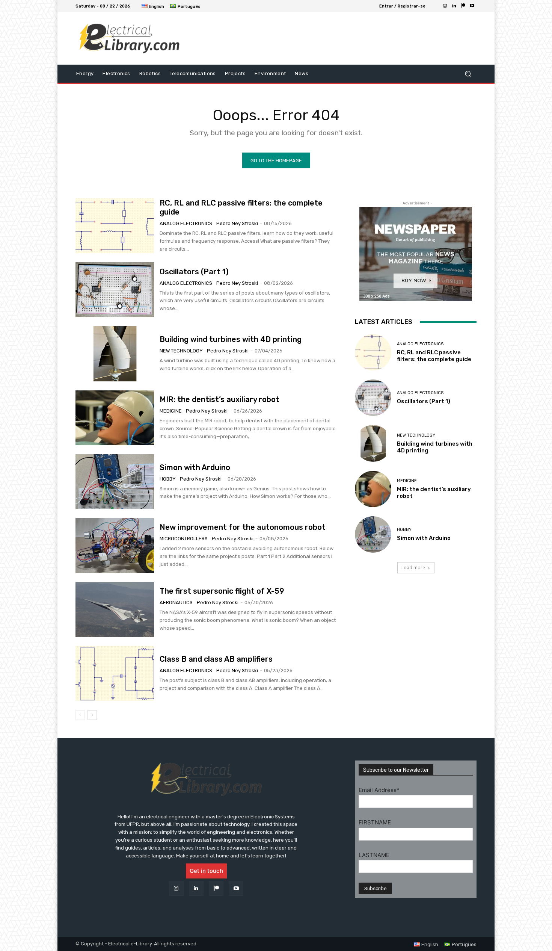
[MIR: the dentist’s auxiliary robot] (114, 417)
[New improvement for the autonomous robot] (114, 545)
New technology (181, 350)
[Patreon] (463, 6)
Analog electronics (186, 223)
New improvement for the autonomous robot (243, 527)
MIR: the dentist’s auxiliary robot (219, 399)
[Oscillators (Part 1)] (114, 289)
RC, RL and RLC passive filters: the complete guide (434, 356)
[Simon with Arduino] (114, 481)
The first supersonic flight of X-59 (222, 591)
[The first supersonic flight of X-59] (114, 609)
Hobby (168, 478)
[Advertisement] (338, 38)
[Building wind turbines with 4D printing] (114, 353)
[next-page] (92, 715)
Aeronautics (176, 602)
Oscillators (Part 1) (194, 271)
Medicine (171, 410)
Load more (413, 567)
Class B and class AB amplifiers (216, 659)
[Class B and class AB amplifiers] (114, 673)
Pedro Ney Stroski (237, 223)
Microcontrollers (184, 538)
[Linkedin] (453, 6)
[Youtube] (472, 6)
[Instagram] (444, 6)
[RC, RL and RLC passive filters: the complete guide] (114, 225)
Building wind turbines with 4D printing (231, 339)
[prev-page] (80, 715)
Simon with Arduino (195, 467)
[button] (468, 74)
